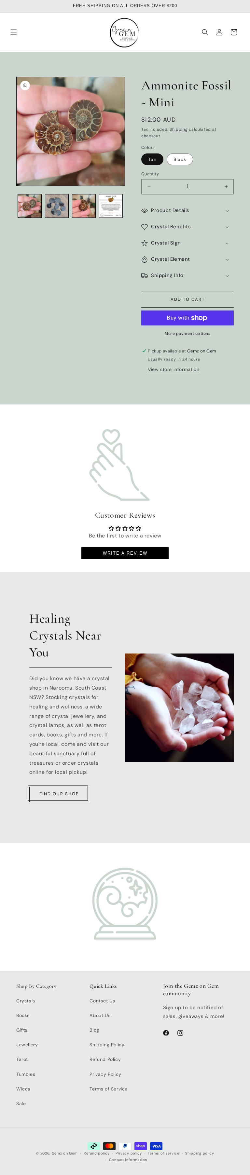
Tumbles (25, 1074)
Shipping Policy (107, 1045)
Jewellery (27, 1045)
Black (180, 159)
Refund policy (96, 1153)
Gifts (21, 1030)
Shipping (179, 129)
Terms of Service (109, 1089)
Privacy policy (129, 1153)
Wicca (23, 1089)
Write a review (125, 553)
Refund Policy (105, 1059)
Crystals (25, 1001)
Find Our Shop (59, 794)
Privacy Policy (105, 1074)
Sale (21, 1103)
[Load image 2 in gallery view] (57, 206)
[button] (14, 32)
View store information (173, 369)
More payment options (187, 333)
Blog (94, 1030)
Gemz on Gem (65, 1153)
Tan (152, 159)
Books (23, 1015)
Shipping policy (199, 1153)
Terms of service (163, 1153)
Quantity (150, 174)
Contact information (128, 1159)
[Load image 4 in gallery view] (84, 206)
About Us (100, 1015)
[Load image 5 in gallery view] (111, 206)
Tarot (22, 1059)
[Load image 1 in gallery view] (30, 206)
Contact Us (102, 1001)
